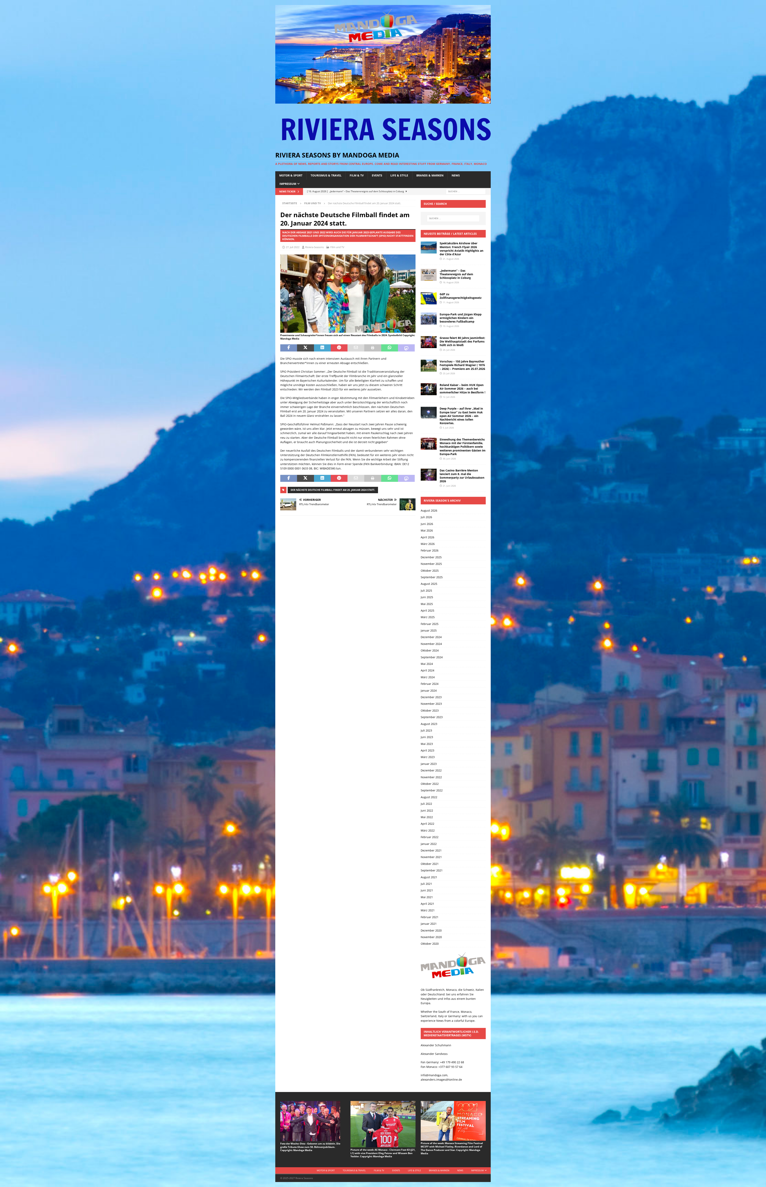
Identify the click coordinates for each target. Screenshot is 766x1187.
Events (377, 175)
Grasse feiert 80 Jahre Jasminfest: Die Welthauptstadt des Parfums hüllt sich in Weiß (462, 341)
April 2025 (427, 610)
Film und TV (337, 247)
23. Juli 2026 (449, 373)
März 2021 (428, 910)
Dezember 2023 (431, 697)
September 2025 (432, 577)
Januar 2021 (429, 924)
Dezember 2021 (431, 850)
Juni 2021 (427, 890)
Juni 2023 (427, 737)
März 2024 (428, 677)
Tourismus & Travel (326, 175)
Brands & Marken (429, 175)
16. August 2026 (451, 282)
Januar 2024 (429, 690)
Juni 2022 (427, 810)
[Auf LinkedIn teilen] (322, 347)
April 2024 (427, 670)
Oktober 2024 (430, 650)
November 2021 (431, 857)
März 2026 (428, 544)
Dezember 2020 (431, 930)
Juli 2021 (426, 884)
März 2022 (428, 830)
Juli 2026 (426, 517)
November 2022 (431, 777)
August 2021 (429, 877)
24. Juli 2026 (449, 349)
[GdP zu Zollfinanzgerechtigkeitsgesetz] (429, 298)
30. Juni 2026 (449, 458)
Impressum (287, 184)
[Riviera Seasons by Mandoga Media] (383, 101)
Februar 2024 (429, 684)
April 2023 (427, 750)
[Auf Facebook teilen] (288, 347)
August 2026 (429, 510)
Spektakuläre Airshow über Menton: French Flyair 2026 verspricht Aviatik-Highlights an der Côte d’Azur (461, 248)
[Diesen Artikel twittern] (305, 347)
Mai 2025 (427, 604)
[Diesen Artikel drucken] (372, 347)
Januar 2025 (429, 630)
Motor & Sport (290, 175)
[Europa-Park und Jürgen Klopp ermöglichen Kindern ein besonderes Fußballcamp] (429, 319)
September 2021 (432, 870)
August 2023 (429, 724)
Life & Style (399, 175)
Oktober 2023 (430, 710)
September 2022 (432, 790)
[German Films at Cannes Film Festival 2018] (348, 330)
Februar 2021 (429, 917)
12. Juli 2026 (449, 396)
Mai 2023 (427, 744)
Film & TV (357, 175)
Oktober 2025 (430, 570)
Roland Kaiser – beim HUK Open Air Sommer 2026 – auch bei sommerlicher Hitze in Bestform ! (462, 388)
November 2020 (431, 937)
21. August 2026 (451, 258)
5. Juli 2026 (448, 427)
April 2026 (427, 537)
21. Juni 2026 (449, 485)
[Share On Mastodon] (406, 347)
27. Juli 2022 (292, 247)
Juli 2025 (426, 590)
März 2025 (428, 617)
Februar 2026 (429, 550)
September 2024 (432, 657)
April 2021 (427, 904)
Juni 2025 (427, 597)
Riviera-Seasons (314, 247)
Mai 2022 (427, 817)
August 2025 (429, 584)
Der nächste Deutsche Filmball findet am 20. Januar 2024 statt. (333, 490)
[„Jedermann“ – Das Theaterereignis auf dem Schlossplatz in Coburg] (429, 275)
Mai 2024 (427, 664)
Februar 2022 (429, 837)
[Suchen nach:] (466, 191)
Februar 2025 (429, 624)
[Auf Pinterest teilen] (339, 347)
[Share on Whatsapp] (389, 347)
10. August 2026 (451, 326)
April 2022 (427, 824)
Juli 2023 (426, 730)
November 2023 (431, 704)
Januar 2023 (429, 764)
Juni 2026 (427, 524)
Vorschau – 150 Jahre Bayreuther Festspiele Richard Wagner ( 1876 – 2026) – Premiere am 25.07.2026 (462, 364)
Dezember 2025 (431, 557)
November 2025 (431, 564)
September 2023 (432, 717)
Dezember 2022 (431, 770)
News (456, 175)
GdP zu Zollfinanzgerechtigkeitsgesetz (461, 296)
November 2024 (431, 644)
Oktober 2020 (430, 943)
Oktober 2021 (430, 864)
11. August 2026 (451, 302)
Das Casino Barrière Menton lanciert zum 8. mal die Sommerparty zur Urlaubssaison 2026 (462, 475)
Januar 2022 (429, 844)
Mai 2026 (427, 530)
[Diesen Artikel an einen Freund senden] (355, 347)
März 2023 (428, 757)
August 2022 (429, 797)
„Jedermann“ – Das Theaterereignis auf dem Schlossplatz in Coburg (456, 274)
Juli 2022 (426, 804)
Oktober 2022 (430, 784)
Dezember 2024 (431, 637)
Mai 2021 (427, 897)
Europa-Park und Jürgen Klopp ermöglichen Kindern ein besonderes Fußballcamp (461, 317)
